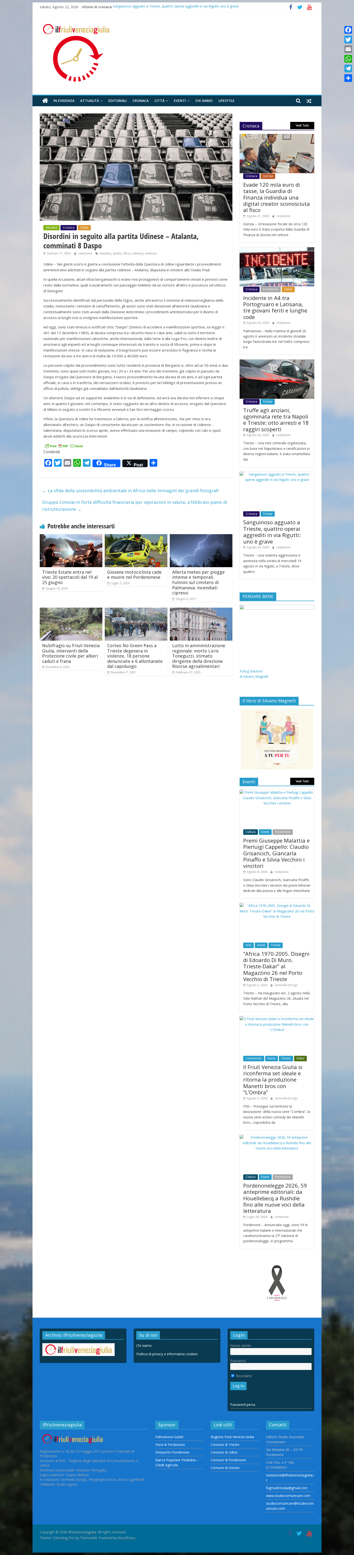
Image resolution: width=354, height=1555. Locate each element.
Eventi (180, 100)
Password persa (242, 1404)
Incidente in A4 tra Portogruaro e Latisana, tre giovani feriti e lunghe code (275, 307)
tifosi (126, 253)
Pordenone (270, 289)
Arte (248, 945)
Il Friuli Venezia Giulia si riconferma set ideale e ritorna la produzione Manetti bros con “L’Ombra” (272, 1079)
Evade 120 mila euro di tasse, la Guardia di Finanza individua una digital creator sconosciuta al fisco (276, 197)
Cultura (251, 832)
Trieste (267, 401)
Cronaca (140, 100)
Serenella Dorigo (286, 985)
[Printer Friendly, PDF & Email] (63, 445)
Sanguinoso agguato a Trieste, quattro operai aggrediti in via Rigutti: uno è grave (176, 7)
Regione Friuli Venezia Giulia (232, 1437)
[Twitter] (348, 39)
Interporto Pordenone (172, 1452)
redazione (85, 253)
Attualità (89, 100)
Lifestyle (226, 100)
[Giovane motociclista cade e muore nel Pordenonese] (136, 537)
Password (238, 1360)
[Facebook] (348, 30)
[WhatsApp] (348, 59)
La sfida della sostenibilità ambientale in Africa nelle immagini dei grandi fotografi (130, 490)
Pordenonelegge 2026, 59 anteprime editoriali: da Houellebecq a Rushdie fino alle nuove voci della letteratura (275, 1198)
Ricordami (243, 1376)
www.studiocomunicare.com (288, 1495)
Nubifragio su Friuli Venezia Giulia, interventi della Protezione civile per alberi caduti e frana (71, 653)
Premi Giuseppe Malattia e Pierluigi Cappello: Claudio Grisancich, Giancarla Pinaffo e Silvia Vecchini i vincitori (276, 853)
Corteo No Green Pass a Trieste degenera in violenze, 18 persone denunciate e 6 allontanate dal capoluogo (135, 656)
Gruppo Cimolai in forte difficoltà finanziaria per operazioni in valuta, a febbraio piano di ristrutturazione (134, 505)
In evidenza (63, 100)
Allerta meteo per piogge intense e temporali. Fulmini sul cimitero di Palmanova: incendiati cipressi (198, 582)
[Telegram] (348, 68)
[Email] (348, 49)
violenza (151, 253)
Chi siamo (204, 100)
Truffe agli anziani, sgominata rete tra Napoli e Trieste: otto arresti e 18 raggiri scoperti (276, 419)
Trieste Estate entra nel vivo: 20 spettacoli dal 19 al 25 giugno (70, 577)
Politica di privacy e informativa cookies (167, 1354)
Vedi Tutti (302, 125)
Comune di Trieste (225, 1444)
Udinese (137, 253)
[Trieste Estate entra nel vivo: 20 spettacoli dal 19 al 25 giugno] (71, 537)
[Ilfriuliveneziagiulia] (45, 101)
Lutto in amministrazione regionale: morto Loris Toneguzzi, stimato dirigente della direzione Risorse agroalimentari (198, 656)
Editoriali (117, 100)
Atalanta (105, 253)
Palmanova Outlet (169, 1437)
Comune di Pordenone (228, 1460)
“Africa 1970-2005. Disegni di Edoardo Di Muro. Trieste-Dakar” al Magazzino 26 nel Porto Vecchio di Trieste (276, 966)
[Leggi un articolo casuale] (309, 101)
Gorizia (268, 176)
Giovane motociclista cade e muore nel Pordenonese (134, 574)
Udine (84, 228)
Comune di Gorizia (225, 1467)
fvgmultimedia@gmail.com (287, 1488)
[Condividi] (348, 78)
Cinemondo (254, 1058)
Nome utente (240, 1345)
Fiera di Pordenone (170, 1444)
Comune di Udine (224, 1452)
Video (300, 1058)
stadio (117, 253)
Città (159, 100)
